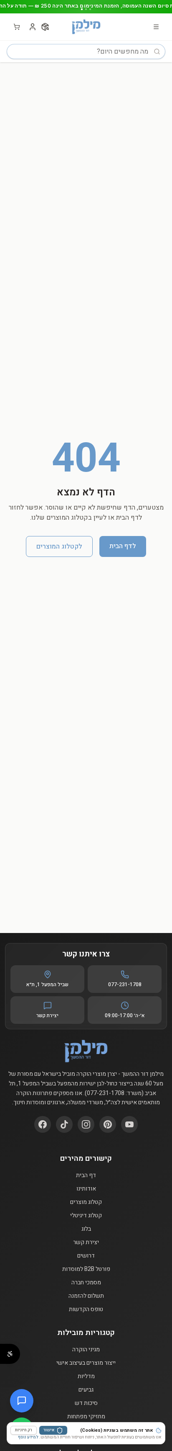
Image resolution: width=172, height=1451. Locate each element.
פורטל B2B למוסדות (86, 1269)
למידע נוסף (28, 1437)
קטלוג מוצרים (86, 1202)
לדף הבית (122, 546)
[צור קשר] (21, 1400)
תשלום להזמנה (86, 1296)
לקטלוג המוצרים (59, 546)
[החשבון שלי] (32, 27)
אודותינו (86, 1189)
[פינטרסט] (107, 1124)
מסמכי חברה (86, 1282)
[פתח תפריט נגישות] (10, 1354)
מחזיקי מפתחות (86, 1416)
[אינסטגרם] (86, 1124)
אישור (49, 1430)
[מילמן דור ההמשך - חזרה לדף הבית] (86, 26)
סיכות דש (86, 1403)
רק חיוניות (23, 1430)
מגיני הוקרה (86, 1349)
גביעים (86, 1390)
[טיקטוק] (64, 1124)
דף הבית (86, 1175)
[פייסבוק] (42, 1124)
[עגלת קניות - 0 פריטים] (17, 27)
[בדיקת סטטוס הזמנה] (45, 27)
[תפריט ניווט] (156, 27)
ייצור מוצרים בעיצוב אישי (86, 1363)
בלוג (86, 1229)
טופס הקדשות (86, 1309)
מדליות (86, 1376)
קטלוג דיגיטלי (86, 1215)
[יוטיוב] (129, 1124)
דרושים (86, 1256)
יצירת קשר (86, 1242)
